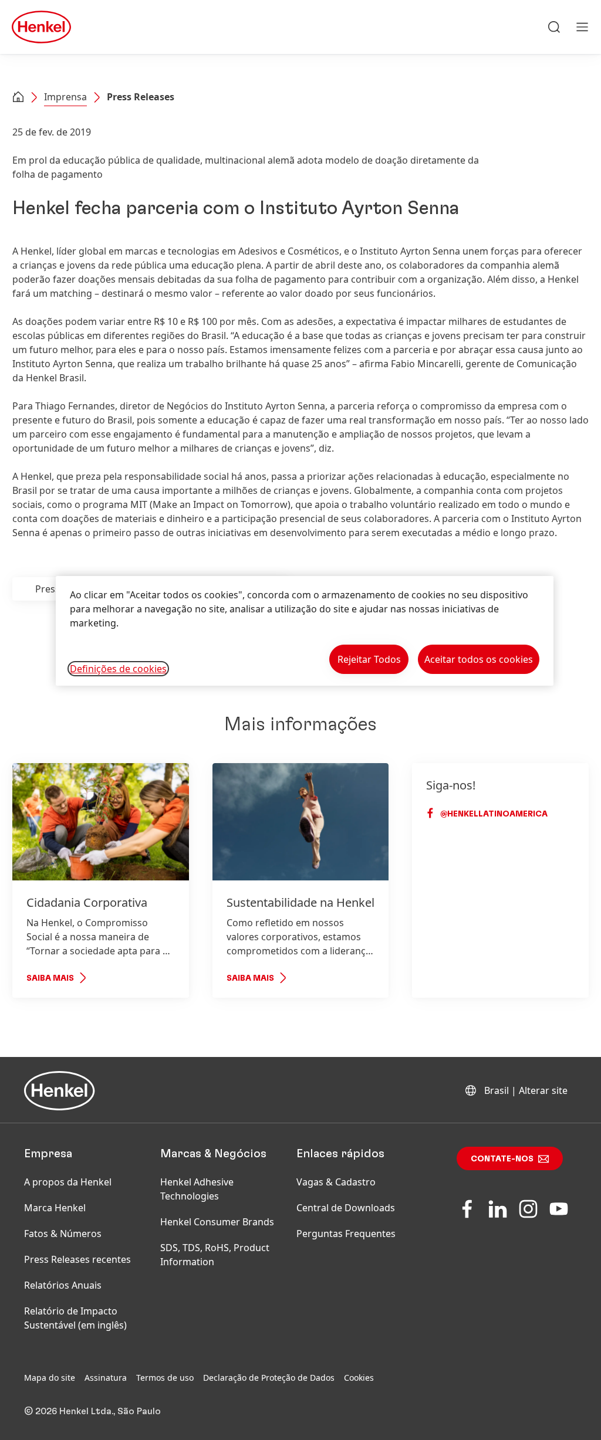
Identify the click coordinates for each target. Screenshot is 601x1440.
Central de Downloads (345, 1207)
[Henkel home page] (18, 98)
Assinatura (106, 1377)
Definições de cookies (118, 668)
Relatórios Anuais (63, 1285)
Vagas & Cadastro (336, 1181)
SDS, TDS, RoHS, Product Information (214, 1254)
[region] (304, 631)
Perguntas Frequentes (346, 1233)
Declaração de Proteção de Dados (269, 1377)
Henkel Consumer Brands (217, 1221)
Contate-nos (502, 1159)
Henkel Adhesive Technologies (197, 1188)
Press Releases (140, 96)
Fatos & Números (63, 1233)
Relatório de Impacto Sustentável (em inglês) (75, 1318)
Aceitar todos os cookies (478, 659)
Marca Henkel (55, 1207)
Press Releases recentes (77, 1259)
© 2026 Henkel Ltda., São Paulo (92, 1411)
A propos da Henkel (68, 1181)
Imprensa (65, 96)
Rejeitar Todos (369, 659)
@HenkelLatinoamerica (493, 814)
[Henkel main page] (41, 27)
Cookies (359, 1377)
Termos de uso (165, 1377)
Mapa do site (49, 1377)
